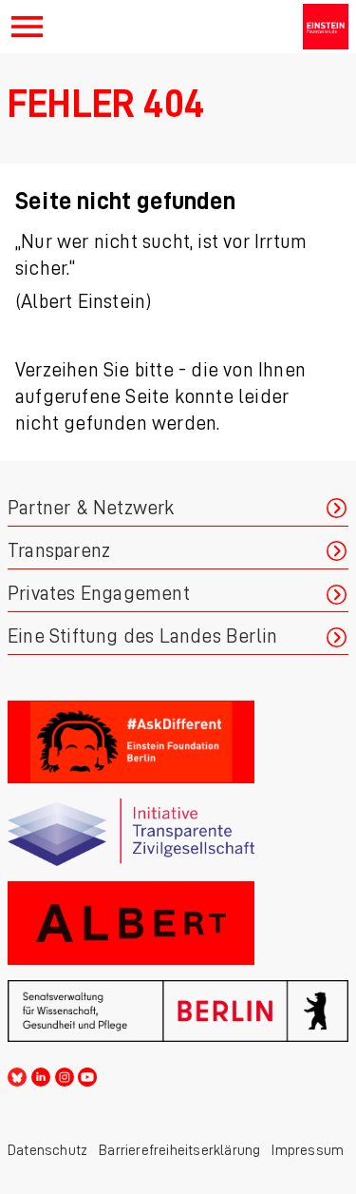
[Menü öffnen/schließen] (27, 27)
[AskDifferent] (178, 742)
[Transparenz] (178, 832)
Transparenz (59, 551)
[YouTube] (87, 1074)
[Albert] (178, 922)
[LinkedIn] (40, 1074)
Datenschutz (47, 1150)
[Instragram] (64, 1074)
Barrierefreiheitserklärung (179, 1150)
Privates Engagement (99, 594)
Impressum (308, 1150)
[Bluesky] (17, 1074)
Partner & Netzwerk (91, 508)
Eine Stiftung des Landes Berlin (142, 636)
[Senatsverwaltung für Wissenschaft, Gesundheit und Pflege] (178, 1011)
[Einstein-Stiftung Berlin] (325, 26)
